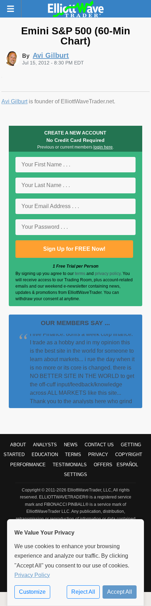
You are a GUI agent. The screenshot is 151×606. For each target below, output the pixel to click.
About (18, 444)
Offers (103, 464)
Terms (73, 454)
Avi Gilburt (14, 101)
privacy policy (107, 273)
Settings (75, 474)
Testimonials (70, 464)
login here (103, 147)
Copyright (128, 454)
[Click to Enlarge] (1, 76)
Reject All (83, 592)
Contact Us (99, 444)
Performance (28, 464)
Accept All (119, 592)
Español (127, 464)
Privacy (98, 454)
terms (80, 273)
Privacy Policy (32, 575)
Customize (32, 592)
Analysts (45, 444)
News (71, 444)
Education (45, 454)
